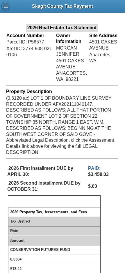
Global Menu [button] (5, 6)
